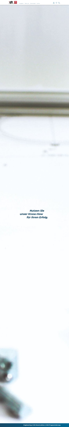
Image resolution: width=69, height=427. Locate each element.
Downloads (33, 3)
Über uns (27, 3)
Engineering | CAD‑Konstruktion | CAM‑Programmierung (42, 425)
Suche (38, 3)
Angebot (21, 3)
